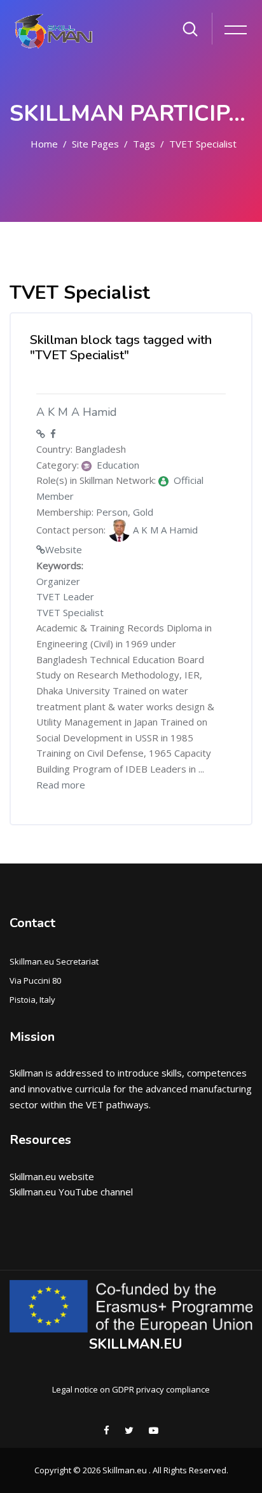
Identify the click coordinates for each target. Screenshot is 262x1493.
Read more (60, 784)
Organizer (58, 581)
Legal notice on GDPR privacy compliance (131, 1389)
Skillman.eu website (52, 1176)
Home (44, 143)
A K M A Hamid (76, 412)
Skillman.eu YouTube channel (71, 1191)
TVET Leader (65, 596)
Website (63, 549)
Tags (144, 143)
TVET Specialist (203, 143)
